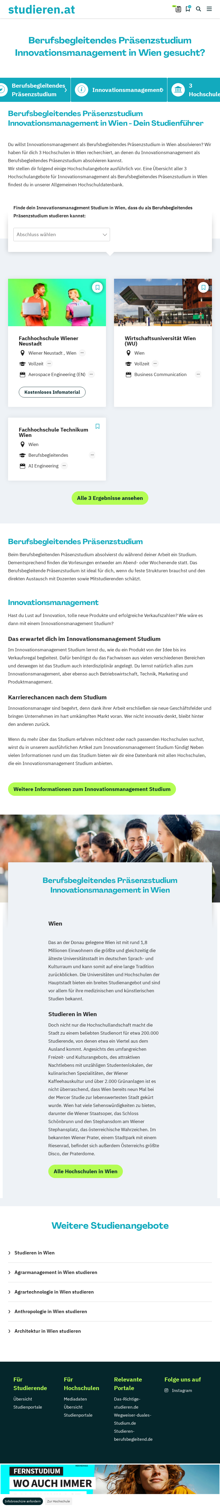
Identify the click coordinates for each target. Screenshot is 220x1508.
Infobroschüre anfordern (23, 1501)
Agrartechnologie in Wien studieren (54, 1292)
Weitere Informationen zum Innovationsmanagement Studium (92, 789)
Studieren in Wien (34, 1253)
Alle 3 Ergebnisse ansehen (110, 498)
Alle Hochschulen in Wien (86, 1171)
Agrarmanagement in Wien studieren (55, 1272)
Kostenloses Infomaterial (52, 392)
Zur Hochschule (58, 1501)
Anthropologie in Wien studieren (50, 1311)
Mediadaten (75, 1399)
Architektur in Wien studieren (47, 1331)
